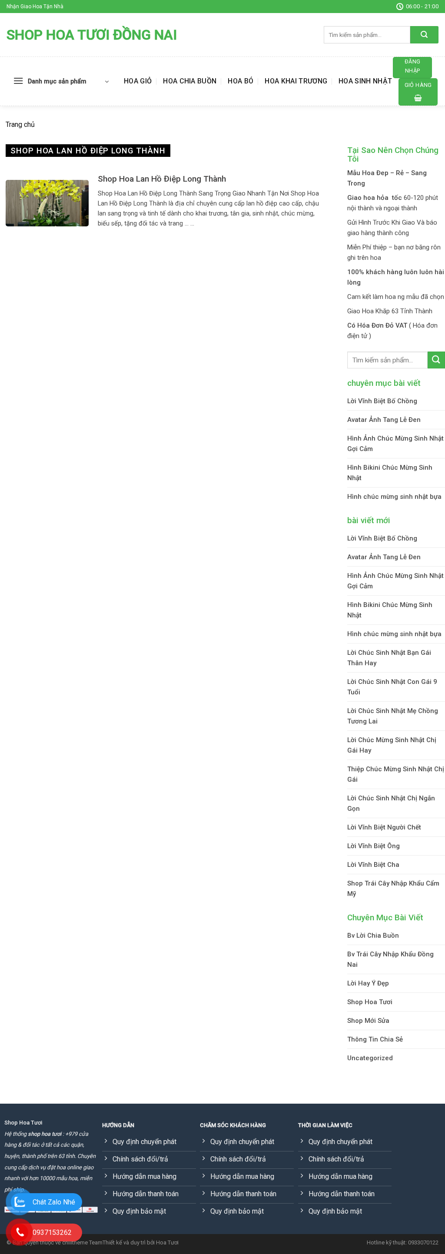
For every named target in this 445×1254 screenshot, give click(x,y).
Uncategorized (370, 1058)
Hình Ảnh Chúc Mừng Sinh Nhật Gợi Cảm (395, 444)
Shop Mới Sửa (368, 1021)
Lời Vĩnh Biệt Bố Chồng (382, 401)
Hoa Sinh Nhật (365, 81)
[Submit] (424, 34)
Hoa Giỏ (138, 81)
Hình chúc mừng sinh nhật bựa (394, 497)
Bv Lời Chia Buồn (373, 935)
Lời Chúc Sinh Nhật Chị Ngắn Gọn (391, 803)
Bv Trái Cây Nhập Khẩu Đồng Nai (390, 959)
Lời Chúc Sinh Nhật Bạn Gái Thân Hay (389, 658)
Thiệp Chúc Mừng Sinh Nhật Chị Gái (395, 774)
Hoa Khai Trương (296, 81)
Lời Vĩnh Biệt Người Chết (384, 827)
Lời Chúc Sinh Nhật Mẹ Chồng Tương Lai (392, 716)
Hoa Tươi (167, 1242)
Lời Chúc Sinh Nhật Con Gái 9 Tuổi (392, 687)
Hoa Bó (240, 81)
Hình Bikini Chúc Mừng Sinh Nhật (389, 473)
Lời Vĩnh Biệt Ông (373, 846)
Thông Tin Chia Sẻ (375, 1039)
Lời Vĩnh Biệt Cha (373, 865)
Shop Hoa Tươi (369, 1002)
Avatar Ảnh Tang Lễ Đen (384, 420)
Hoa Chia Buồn (189, 81)
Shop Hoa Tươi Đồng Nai (92, 35)
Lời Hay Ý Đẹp (368, 983)
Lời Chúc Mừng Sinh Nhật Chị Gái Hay (391, 745)
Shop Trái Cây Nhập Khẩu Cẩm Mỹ (393, 888)
